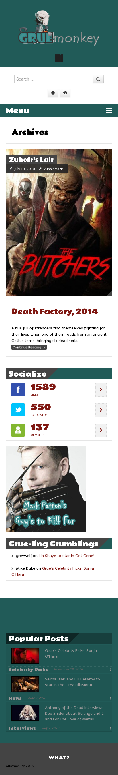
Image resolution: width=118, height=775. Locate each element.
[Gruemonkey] (59, 27)
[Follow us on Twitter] (59, 58)
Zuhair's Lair (31, 160)
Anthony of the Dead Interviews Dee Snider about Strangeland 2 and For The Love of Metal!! (74, 713)
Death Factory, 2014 (54, 312)
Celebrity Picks (28, 669)
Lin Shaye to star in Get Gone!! (67, 555)
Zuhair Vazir (53, 169)
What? (59, 758)
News (15, 698)
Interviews (22, 728)
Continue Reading (29, 347)
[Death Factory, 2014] (59, 222)
